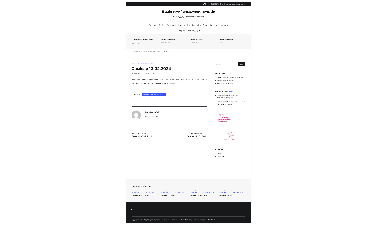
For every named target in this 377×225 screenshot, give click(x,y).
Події (160, 25)
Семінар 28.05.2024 (168, 39)
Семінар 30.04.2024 (225, 39)
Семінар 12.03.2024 (198, 195)
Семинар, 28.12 (225, 195)
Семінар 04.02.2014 (140, 195)
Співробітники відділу (187, 30)
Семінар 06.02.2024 (142, 135)
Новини (181, 25)
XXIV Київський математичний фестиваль (142, 40)
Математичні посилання (225, 83)
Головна (152, 25)
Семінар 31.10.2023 (169, 195)
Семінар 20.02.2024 (197, 135)
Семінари (171, 25)
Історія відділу (194, 25)
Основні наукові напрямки (215, 25)
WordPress (211, 220)
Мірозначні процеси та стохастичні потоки (231, 101)
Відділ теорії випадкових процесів (188, 11)
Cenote (187, 220)
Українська (220, 156)
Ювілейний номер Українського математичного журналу (227, 97)
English (219, 153)
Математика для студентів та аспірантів (230, 77)
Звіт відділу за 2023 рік (224, 104)
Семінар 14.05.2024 (196, 39)
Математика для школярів (225, 80)
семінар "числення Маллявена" (142, 63)
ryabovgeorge (136, 73)
